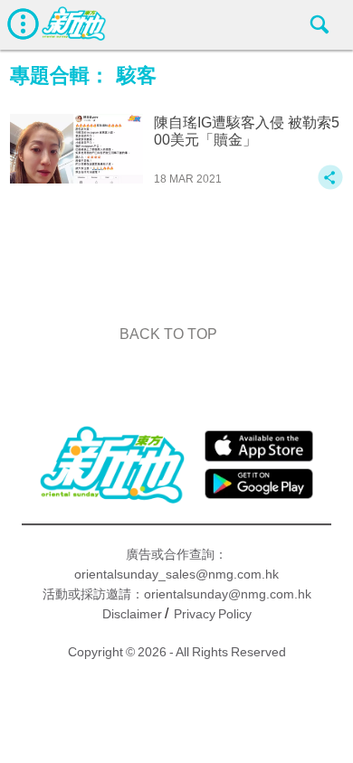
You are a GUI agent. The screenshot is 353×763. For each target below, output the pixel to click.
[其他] (330, 185)
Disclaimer (132, 614)
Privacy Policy (213, 614)
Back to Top (168, 334)
